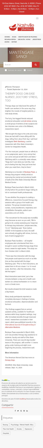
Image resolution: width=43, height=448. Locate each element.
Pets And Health (8, 429)
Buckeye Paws (29, 172)
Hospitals (6, 433)
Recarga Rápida (10, 39)
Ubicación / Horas (24, 39)
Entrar (14, 42)
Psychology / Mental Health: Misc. (22, 425)
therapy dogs (10, 360)
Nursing (5, 425)
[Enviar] (36, 64)
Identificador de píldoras (27, 37)
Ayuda (14, 37)
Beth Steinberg (19, 141)
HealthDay (22, 399)
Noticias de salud (14, 70)
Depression (28, 429)
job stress (27, 121)
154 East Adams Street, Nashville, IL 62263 (18, 3)
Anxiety (19, 429)
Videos (29, 70)
